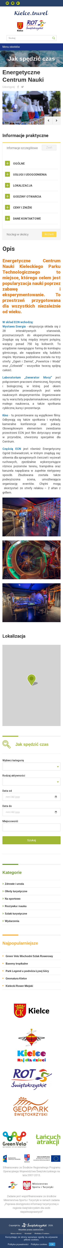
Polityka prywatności (18, 1244)
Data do (7, 806)
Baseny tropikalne (17, 963)
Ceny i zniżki (22, 207)
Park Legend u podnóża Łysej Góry (27, 971)
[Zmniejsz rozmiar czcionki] (12, 3)
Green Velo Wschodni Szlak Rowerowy (29, 956)
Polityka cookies (39, 1244)
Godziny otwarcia (27, 196)
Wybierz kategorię (13, 760)
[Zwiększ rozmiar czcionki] (7, 3)
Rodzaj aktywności (13, 775)
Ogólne (19, 163)
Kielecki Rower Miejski (19, 986)
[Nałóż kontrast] (18, 3)
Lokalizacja (22, 185)
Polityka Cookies (42, 1234)
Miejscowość (10, 821)
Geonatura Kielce (16, 978)
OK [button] (52, 1244)
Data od (7, 790)
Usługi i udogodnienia (30, 174)
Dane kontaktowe (27, 218)
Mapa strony (16, 1234)
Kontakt (28, 1234)
